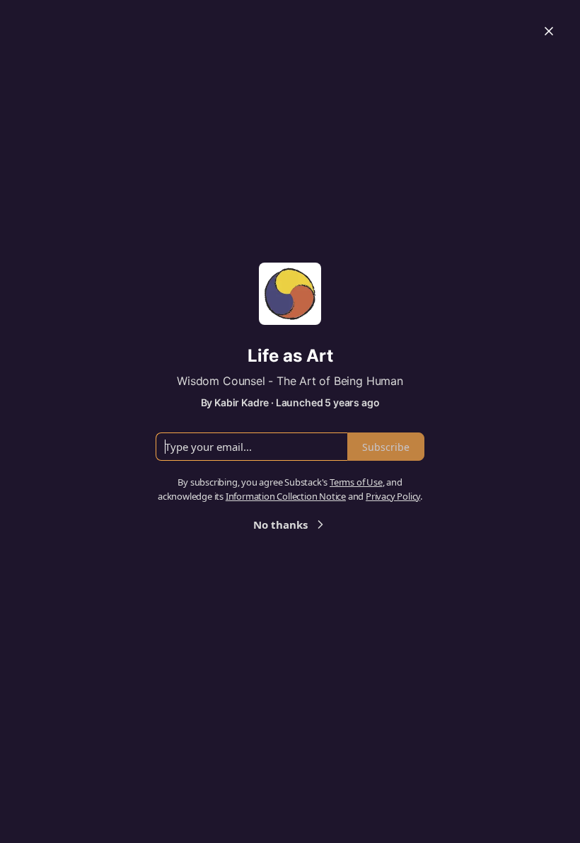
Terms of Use (356, 482)
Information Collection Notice (286, 496)
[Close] (549, 31)
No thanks (280, 524)
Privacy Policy (393, 496)
